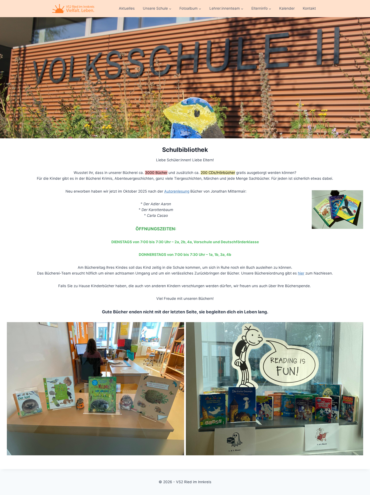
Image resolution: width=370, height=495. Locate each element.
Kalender (287, 8)
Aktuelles (127, 8)
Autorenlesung (176, 191)
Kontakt (309, 8)
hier (301, 273)
